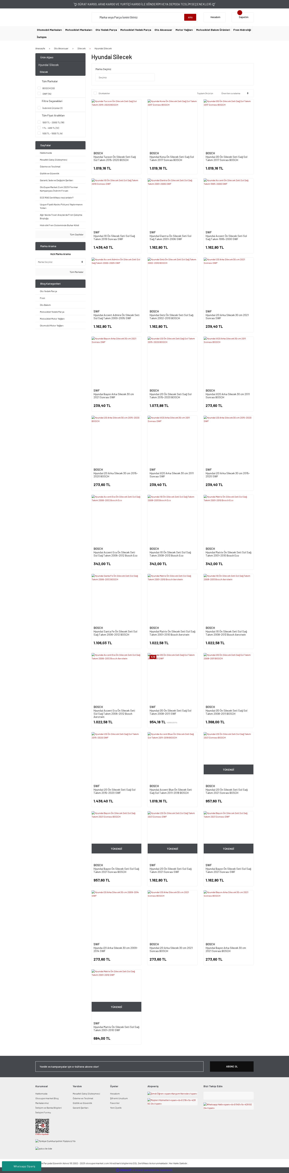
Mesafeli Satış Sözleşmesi (86, 1093)
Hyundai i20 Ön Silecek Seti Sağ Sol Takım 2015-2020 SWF (114, 791)
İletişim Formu (43, 1112)
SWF (97, 232)
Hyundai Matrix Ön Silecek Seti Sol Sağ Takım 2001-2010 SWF (116, 1028)
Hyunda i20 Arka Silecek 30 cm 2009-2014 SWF (116, 949)
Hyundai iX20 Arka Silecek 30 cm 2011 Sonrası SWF (172, 474)
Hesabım (115, 1093)
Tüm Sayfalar (76, 234)
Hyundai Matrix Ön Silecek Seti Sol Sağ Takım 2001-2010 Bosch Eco (228, 554)
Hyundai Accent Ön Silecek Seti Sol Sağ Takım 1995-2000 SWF (226, 237)
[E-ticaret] (144, 1170)
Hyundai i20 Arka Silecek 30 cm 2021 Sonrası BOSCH (171, 949)
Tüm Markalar (76, 271)
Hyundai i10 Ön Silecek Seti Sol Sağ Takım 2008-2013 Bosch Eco (170, 554)
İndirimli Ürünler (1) (52, 108)
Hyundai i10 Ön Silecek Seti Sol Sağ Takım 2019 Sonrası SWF (114, 237)
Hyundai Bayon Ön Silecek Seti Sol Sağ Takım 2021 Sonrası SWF (228, 870)
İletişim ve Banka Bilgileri (48, 1107)
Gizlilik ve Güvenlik (82, 1103)
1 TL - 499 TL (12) (50, 127)
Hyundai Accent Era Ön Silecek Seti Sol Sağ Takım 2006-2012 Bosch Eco (115, 554)
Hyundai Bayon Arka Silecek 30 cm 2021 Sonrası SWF (114, 395)
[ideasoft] (124, 1170)
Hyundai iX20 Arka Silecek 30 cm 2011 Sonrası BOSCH (228, 395)
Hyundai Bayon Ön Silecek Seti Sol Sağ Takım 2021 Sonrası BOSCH (116, 870)
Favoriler (115, 1103)
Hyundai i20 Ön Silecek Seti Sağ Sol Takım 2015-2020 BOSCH (170, 395)
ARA (190, 17)
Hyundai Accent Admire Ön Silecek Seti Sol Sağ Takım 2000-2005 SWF (116, 316)
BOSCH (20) (48, 88)
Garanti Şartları (80, 1107)
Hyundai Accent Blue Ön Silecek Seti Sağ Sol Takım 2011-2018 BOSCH (171, 791)
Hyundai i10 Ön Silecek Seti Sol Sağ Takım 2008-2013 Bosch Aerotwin (226, 633)
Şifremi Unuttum (119, 1098)
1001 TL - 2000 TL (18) (53, 122)
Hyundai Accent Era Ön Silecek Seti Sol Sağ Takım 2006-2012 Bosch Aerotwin (114, 713)
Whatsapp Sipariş (24, 1166)
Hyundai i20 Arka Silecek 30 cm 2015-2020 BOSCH (116, 474)
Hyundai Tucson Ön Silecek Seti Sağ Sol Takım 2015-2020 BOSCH (115, 158)
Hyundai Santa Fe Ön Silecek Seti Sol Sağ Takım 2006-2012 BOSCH (115, 633)
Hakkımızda (41, 1093)
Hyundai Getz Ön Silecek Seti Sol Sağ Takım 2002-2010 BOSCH (171, 316)
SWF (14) (46, 93)
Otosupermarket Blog (47, 1098)
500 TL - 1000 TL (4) (52, 133)
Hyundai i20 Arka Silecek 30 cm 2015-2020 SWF (228, 474)
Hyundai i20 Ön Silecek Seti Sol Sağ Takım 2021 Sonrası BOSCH (227, 791)
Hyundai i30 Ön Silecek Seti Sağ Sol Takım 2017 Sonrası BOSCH (226, 158)
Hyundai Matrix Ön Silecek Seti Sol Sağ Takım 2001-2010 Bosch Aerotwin (172, 633)
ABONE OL (232, 1066)
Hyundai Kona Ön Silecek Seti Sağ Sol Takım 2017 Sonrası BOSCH (172, 158)
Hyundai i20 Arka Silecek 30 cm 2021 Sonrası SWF (227, 316)
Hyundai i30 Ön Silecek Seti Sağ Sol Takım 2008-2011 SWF (170, 712)
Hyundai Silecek (103, 48)
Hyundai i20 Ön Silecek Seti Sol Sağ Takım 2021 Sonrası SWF (170, 870)
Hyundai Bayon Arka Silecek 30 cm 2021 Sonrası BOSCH (226, 949)
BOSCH (98, 153)
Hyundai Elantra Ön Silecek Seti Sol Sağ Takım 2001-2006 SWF (170, 237)
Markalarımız (42, 1103)
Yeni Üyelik (115, 1107)
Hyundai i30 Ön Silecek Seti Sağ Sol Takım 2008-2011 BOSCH (226, 712)
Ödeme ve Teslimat (83, 1098)
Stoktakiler (104, 93)
